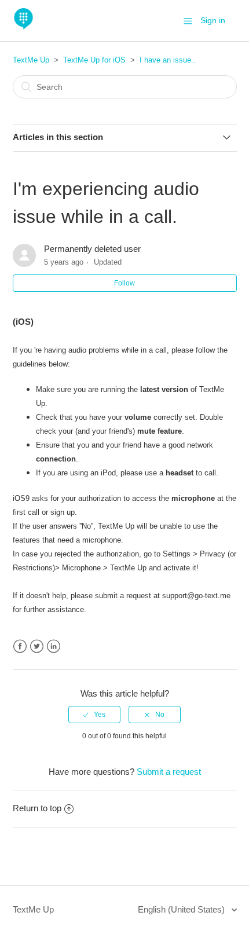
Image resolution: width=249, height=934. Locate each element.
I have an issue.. (168, 60)
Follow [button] (124, 283)
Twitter (37, 646)
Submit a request (169, 771)
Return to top (37, 808)
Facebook (20, 646)
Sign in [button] (212, 20)
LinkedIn (53, 646)
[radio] (94, 714)
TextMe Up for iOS (94, 60)
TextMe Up (31, 60)
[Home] (23, 26)
